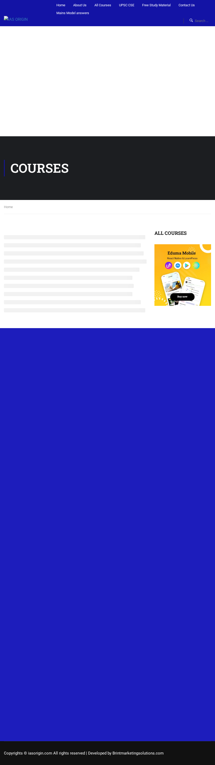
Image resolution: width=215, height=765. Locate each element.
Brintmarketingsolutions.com (138, 753)
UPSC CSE (126, 5)
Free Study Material (156, 5)
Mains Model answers (72, 13)
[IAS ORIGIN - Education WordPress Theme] (22, 19)
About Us (80, 5)
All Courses (102, 5)
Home (60, 5)
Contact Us (187, 5)
